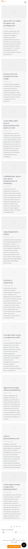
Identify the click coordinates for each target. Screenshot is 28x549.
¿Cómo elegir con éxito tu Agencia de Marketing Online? (12, 486)
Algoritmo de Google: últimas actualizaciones (12, 389)
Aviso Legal (14, 542)
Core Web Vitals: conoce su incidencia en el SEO (12, 336)
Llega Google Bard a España (11, 233)
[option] (8, 533)
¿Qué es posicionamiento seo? (11, 437)
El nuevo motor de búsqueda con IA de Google (11, 76)
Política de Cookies (19, 540)
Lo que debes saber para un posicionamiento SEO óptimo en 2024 (11, 124)
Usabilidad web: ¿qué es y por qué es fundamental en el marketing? (12, 179)
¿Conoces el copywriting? (8, 281)
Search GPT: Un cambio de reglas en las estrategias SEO (12, 23)
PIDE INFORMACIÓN (14, 546)
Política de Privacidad (8, 540)
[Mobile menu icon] (25, 2)
